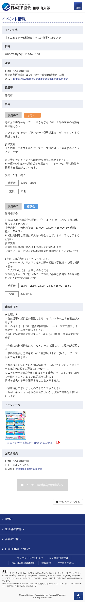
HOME (9, 519)
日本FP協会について (18, 549)
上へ (78, 596)
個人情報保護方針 (58, 558)
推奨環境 (46, 563)
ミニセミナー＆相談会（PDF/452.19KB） (31, 442)
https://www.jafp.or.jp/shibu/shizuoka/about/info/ (40, 78)
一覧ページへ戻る (69, 501)
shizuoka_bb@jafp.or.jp (29, 468)
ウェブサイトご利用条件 (30, 558)
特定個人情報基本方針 (23, 563)
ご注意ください (65, 563)
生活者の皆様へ (14, 529)
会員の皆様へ (13, 539)
